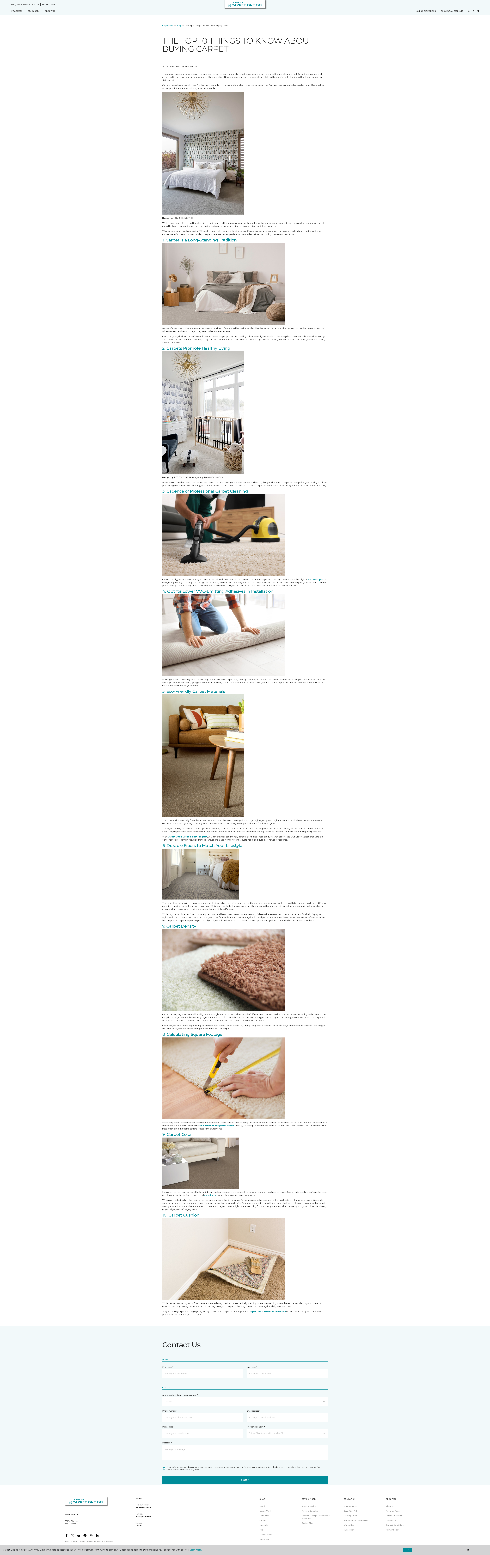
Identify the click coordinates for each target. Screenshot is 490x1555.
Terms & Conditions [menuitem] (395, 1525)
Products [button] (16, 11)
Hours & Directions (425, 11)
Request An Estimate (452, 11)
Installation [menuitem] (349, 1530)
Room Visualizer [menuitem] (309, 1506)
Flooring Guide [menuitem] (350, 1516)
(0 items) (478, 11)
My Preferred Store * (256, 1427)
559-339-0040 (48, 4)
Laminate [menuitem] (264, 1525)
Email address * (253, 1411)
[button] (468, 11)
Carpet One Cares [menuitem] (394, 1516)
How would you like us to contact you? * (180, 1395)
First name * (167, 1367)
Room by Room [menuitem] (393, 1511)
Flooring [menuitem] (263, 1506)
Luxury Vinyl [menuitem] (265, 1511)
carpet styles (211, 1195)
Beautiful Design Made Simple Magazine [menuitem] (316, 1517)
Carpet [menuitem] (263, 1520)
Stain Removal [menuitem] (350, 1506)
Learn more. (195, 1550)
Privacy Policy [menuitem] (392, 1530)
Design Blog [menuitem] (307, 1523)
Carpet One (167, 26)
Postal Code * (168, 1427)
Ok (407, 1550)
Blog (179, 26)
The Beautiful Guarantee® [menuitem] (356, 1520)
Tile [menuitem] (261, 1530)
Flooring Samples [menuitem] (310, 1511)
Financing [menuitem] (264, 1539)
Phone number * (169, 1411)
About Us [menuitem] (390, 1506)
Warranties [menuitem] (349, 1525)
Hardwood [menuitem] (264, 1516)
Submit (245, 1480)
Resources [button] (34, 11)
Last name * (252, 1367)
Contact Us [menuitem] (391, 1520)
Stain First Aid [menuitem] (350, 1511)
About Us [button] (50, 11)
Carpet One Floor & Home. (84, 1541)
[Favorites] (473, 11)
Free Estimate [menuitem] (266, 1534)
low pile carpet (315, 579)
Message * (167, 1443)
